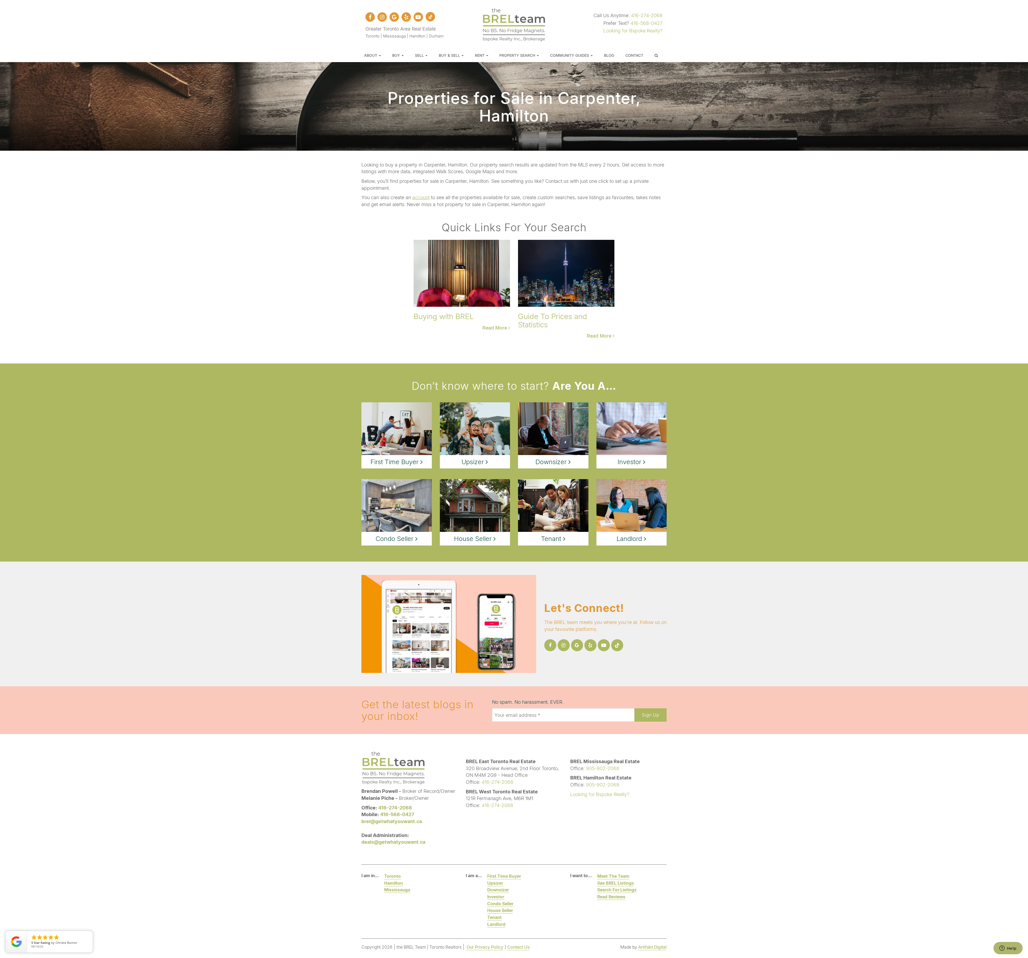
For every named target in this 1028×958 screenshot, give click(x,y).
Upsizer (495, 883)
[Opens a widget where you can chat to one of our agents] (1008, 948)
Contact (634, 55)
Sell (420, 55)
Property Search (517, 55)
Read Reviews (611, 896)
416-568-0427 (646, 23)
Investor (495, 896)
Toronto (392, 876)
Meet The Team (613, 876)
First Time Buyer (504, 876)
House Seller (500, 910)
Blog (609, 55)
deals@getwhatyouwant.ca (393, 841)
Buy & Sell (450, 55)
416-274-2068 (647, 15)
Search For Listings (617, 890)
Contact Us (518, 947)
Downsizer (498, 890)
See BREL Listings (615, 883)
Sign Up (650, 715)
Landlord (496, 924)
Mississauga (397, 890)
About (371, 55)
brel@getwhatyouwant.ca (391, 821)
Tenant (494, 917)
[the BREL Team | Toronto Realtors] (514, 23)
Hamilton (393, 883)
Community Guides (570, 55)
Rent (480, 55)
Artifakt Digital (652, 947)
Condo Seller (500, 903)
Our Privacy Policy (485, 947)
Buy (396, 55)
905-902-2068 (602, 768)
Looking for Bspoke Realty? (633, 30)
